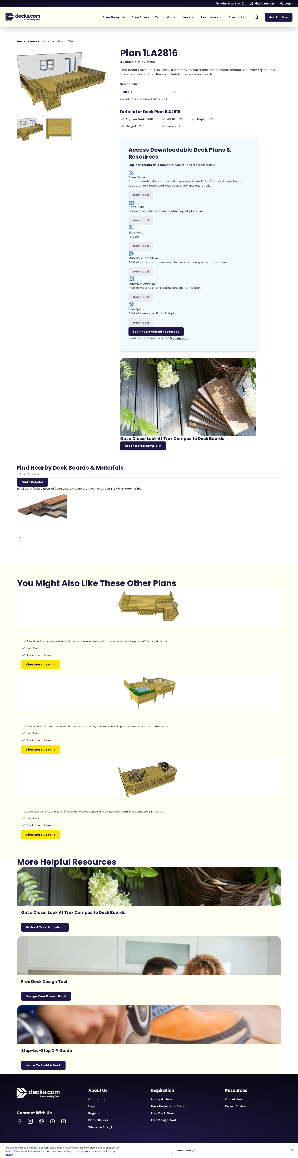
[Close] (292, 1150)
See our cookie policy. (27, 1151)
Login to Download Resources (156, 332)
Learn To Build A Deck (43, 1065)
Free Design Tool (163, 1120)
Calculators (234, 1099)
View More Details (40, 664)
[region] (149, 1150)
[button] (188, 17)
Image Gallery (161, 1099)
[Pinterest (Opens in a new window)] (41, 1121)
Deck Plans (38, 41)
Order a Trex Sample (141, 446)
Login (92, 1106)
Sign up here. (179, 338)
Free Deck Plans (163, 1113)
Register (94, 1113)
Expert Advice (235, 1106)
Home (21, 41)
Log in (132, 165)
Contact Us (96, 1099)
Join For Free (278, 17)
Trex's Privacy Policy (126, 489)
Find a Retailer (32, 482)
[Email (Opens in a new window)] (63, 1121)
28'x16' (128, 92)
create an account (156, 165)
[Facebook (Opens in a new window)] (19, 1121)
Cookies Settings (184, 1150)
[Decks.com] (23, 17)
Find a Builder (98, 1120)
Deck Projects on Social (168, 1106)
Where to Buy (98, 1127)
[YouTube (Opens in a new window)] (52, 1121)
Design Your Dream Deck (46, 996)
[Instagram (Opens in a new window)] (30, 1121)
